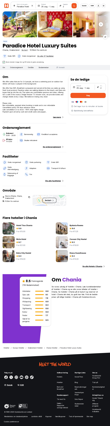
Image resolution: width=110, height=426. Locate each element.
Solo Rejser (79, 399)
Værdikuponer (60, 416)
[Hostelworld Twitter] (11, 377)
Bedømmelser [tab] (44, 67)
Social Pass (79, 377)
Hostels (59, 377)
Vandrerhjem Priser (79, 394)
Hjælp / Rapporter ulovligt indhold (62, 405)
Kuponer (49, 416)
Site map (90, 416)
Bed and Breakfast (60, 388)
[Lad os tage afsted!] (74, 5)
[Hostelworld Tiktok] (32, 377)
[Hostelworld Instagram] (16, 377)
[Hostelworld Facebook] (6, 377)
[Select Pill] (98, 6)
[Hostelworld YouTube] (21, 377)
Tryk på (95, 382)
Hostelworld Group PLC (96, 377)
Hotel (5, 41)
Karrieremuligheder (98, 388)
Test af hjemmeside (76, 416)
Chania (5, 50)
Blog (76, 382)
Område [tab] (31, 67)
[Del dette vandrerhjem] (105, 37)
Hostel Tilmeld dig (97, 399)
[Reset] (32, 5)
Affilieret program (95, 405)
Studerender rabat (79, 405)
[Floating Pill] (101, 24)
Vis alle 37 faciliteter (45, 56)
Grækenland (14, 50)
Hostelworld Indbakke (96, 410)
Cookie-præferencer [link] (11, 422)
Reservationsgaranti (80, 388)
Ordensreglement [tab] (16, 67)
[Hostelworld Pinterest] (26, 377)
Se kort (24, 50)
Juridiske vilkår (36, 416)
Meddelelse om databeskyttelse (16, 416)
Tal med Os (61, 399)
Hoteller (60, 382)
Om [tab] (4, 67)
